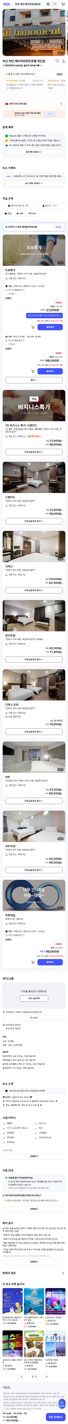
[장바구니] (63, 4)
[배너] (34, 114)
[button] (35, 4)
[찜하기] (57, 61)
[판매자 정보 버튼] (62, 1273)
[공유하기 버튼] (63, 61)
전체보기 (59, 74)
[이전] (21, 1376)
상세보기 (8, 298)
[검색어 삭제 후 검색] (48, 4)
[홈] (7, 4)
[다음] (46, 1376)
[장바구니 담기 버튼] (33, 327)
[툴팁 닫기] (61, 316)
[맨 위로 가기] (62, 1405)
